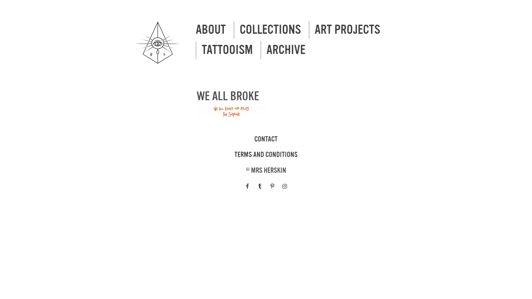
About (211, 30)
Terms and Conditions (266, 154)
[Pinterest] (272, 186)
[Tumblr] (260, 186)
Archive (286, 50)
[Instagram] (285, 186)
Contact (266, 139)
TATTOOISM (227, 50)
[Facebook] (247, 186)
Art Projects (347, 30)
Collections (270, 30)
